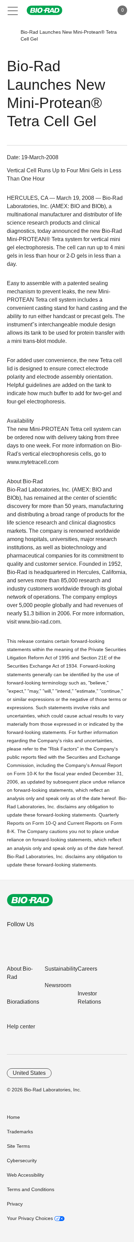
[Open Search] (84, 10)
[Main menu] (13, 10)
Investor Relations (89, 998)
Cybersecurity (22, 1160)
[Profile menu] (99, 10)
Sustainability (61, 969)
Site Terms (18, 1146)
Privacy (15, 1204)
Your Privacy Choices (30, 1218)
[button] (10, 35)
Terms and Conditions (30, 1189)
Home (13, 1117)
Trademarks (20, 1131)
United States (29, 1073)
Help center (21, 1026)
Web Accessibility (25, 1175)
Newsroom (58, 985)
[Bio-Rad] (30, 900)
